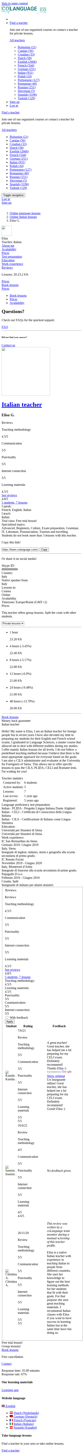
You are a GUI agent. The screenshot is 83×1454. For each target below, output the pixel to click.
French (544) (26, 65)
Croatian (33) (26, 54)
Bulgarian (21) (27, 47)
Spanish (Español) (25, 1427)
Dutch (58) (25, 58)
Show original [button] (56, 1076)
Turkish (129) (26, 98)
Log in (14, 105)
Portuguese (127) (28, 80)
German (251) (27, 69)
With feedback (19, 1017)
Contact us (8, 345)
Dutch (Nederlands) (26, 1413)
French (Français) (25, 1420)
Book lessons (10, 285)
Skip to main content (15, 3)
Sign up (15, 102)
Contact (6, 1363)
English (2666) (27, 61)
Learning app (10, 1390)
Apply (9, 1021)
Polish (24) (25, 76)
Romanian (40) (27, 83)
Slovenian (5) (26, 91)
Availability (17, 303)
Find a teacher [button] (19, 23)
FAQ (5, 327)
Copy (44, 549)
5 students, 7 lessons (14, 502)
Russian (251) (26, 87)
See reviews (9, 495)
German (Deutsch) (25, 1416)
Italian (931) (25, 72)
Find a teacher (11, 1450)
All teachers (17, 40)
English (10, 1406)
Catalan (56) (25, 51)
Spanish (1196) (27, 94)
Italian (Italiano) (24, 1424)
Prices (5, 288)
